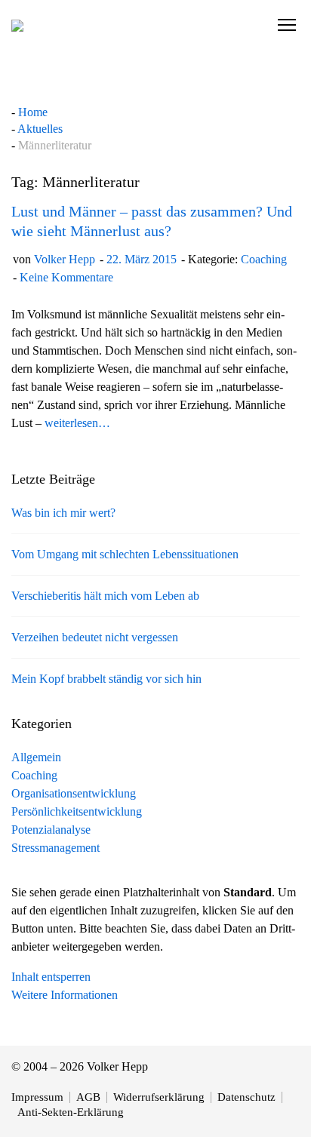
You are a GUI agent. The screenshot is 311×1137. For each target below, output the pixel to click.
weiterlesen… (77, 422)
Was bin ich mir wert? (63, 512)
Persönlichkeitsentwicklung (76, 811)
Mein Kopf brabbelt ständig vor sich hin (106, 678)
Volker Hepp (64, 259)
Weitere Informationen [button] (64, 994)
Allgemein (36, 757)
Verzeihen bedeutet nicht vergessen (94, 637)
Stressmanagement (55, 847)
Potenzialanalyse (51, 829)
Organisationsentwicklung (73, 793)
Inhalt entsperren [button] (51, 976)
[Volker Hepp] (17, 25)
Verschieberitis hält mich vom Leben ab (105, 595)
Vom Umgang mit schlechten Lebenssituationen (125, 554)
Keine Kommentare (66, 277)
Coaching (264, 259)
